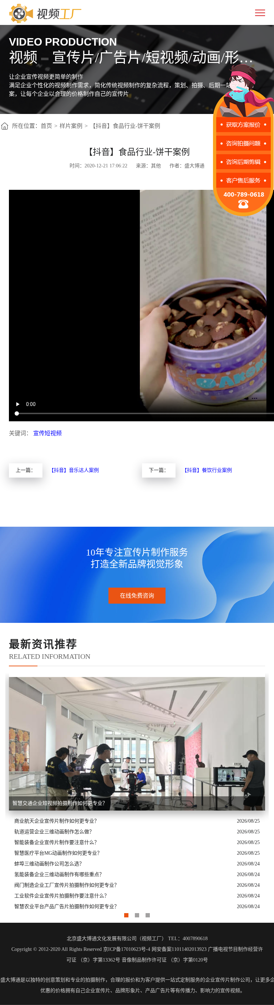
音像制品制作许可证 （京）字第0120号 (165, 960)
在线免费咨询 (137, 596)
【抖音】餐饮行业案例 (207, 470)
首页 (46, 126)
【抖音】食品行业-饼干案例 (125, 126)
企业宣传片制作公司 (227, 980)
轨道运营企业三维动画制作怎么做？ (54, 831)
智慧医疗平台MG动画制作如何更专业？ (58, 853)
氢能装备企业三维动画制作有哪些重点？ (59, 874)
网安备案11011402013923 (179, 949)
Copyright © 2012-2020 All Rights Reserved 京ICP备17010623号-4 (80, 949)
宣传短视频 (47, 433)
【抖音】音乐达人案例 (74, 470)
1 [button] (126, 913)
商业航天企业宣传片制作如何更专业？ (56, 821)
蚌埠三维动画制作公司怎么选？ (49, 863)
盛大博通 (10, 980)
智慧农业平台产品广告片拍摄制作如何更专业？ (66, 906)
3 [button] (148, 913)
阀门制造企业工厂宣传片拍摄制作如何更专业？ (66, 885)
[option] (137, 792)
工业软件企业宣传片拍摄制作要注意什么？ (61, 896)
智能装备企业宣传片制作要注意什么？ (56, 842)
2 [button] (137, 913)
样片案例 (71, 126)
